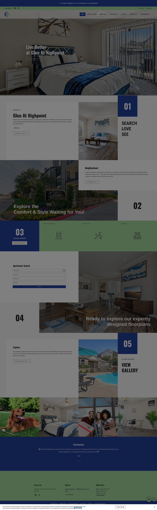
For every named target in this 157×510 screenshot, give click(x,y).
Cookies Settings (120, 507)
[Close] (154, 507)
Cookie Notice (77, 508)
